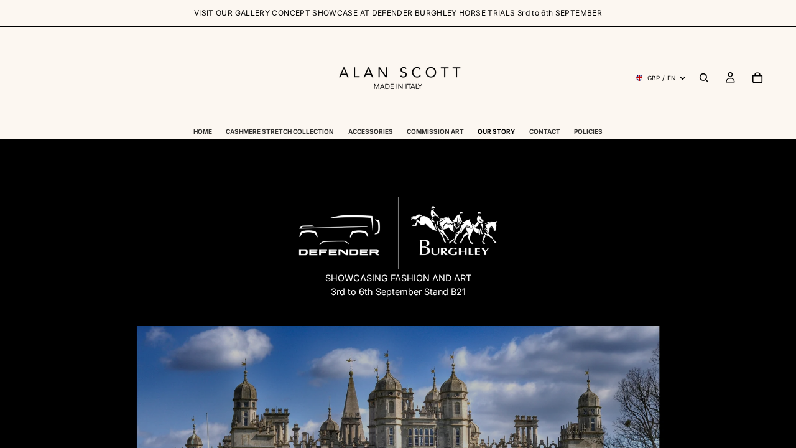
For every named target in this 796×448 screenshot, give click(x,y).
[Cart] (757, 77)
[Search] (704, 77)
